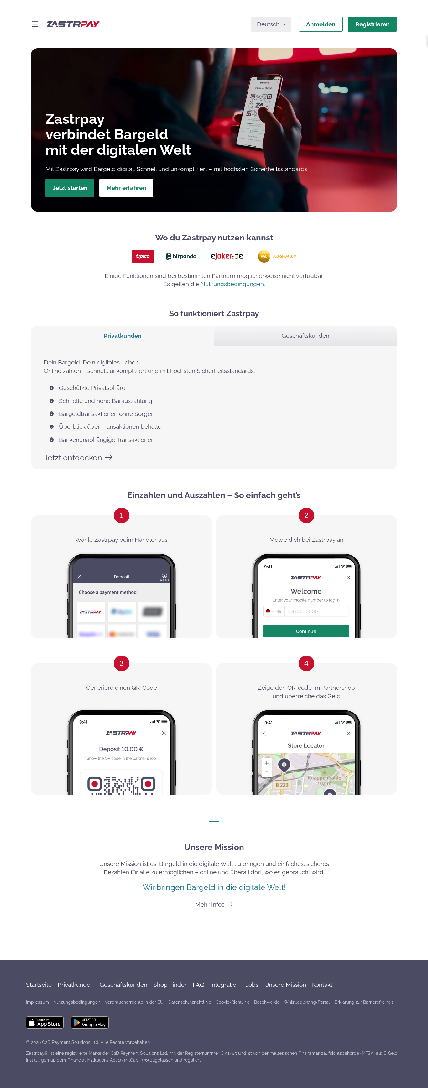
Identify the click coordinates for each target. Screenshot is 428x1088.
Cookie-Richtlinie (233, 1002)
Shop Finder (170, 984)
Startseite (39, 984)
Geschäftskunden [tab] (305, 335)
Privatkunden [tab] (122, 335)
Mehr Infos (209, 904)
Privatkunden (76, 984)
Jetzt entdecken (73, 457)
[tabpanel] (214, 407)
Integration (225, 984)
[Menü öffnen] (35, 24)
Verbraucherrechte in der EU (134, 1002)
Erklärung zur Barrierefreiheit (364, 1002)
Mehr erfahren (126, 187)
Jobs (252, 984)
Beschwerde (266, 1002)
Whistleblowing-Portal (307, 1002)
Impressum (37, 1002)
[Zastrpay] (73, 24)
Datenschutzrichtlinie (189, 1002)
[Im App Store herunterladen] (45, 1022)
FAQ (198, 984)
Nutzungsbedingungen (232, 283)
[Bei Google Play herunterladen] (90, 1022)
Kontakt (322, 984)
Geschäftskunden (123, 984)
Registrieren (372, 24)
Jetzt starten (70, 187)
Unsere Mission (285, 984)
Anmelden (320, 24)
